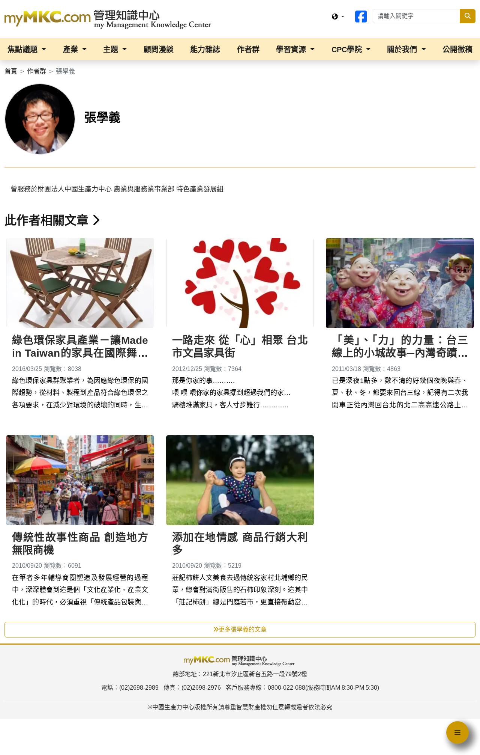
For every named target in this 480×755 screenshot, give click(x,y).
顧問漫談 (159, 49)
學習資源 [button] (292, 49)
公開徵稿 (457, 49)
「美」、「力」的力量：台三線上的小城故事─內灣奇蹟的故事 (400, 353)
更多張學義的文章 (243, 629)
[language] (338, 17)
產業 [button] (71, 49)
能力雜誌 (205, 49)
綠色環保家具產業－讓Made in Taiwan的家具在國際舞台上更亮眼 (80, 353)
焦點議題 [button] (24, 49)
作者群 (248, 49)
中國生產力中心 (173, 707)
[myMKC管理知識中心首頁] (109, 19)
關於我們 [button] (403, 49)
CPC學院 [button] (348, 49)
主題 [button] (111, 49)
